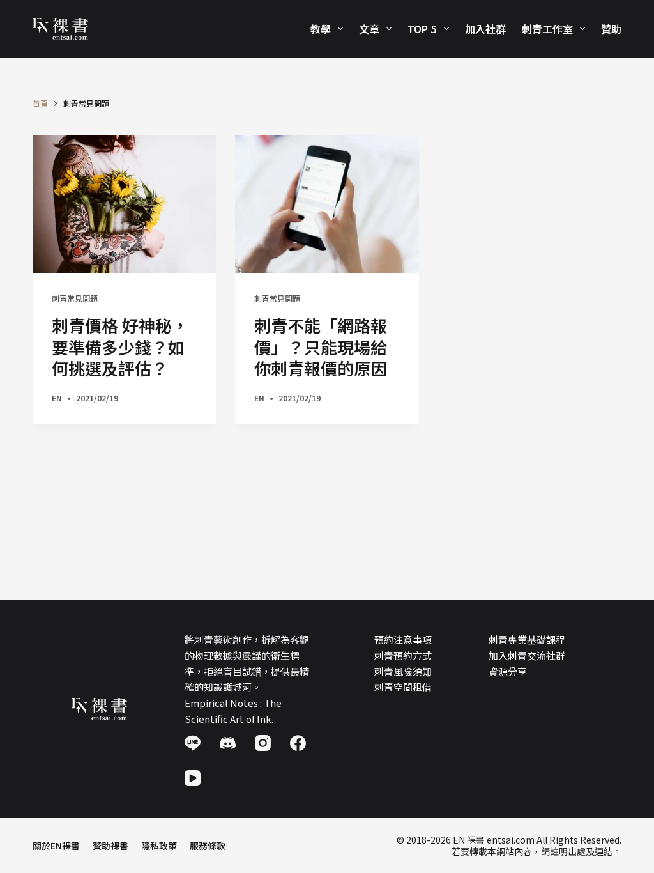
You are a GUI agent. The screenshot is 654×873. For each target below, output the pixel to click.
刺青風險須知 (403, 671)
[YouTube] (193, 778)
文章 (369, 28)
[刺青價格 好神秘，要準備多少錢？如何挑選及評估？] (124, 204)
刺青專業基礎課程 (527, 639)
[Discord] (228, 743)
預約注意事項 (403, 639)
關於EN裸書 (56, 845)
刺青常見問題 (75, 298)
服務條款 (207, 845)
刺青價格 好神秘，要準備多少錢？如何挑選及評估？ (120, 346)
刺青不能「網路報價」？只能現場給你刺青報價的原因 (320, 346)
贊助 (611, 28)
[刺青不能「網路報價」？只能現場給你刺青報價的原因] (326, 204)
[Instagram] (263, 743)
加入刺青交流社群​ (527, 655)
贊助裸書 (110, 845)
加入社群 (485, 28)
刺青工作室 (547, 28)
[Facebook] (298, 743)
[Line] (193, 743)
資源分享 (508, 671)
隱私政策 (159, 845)
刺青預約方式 (403, 655)
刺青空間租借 (403, 686)
